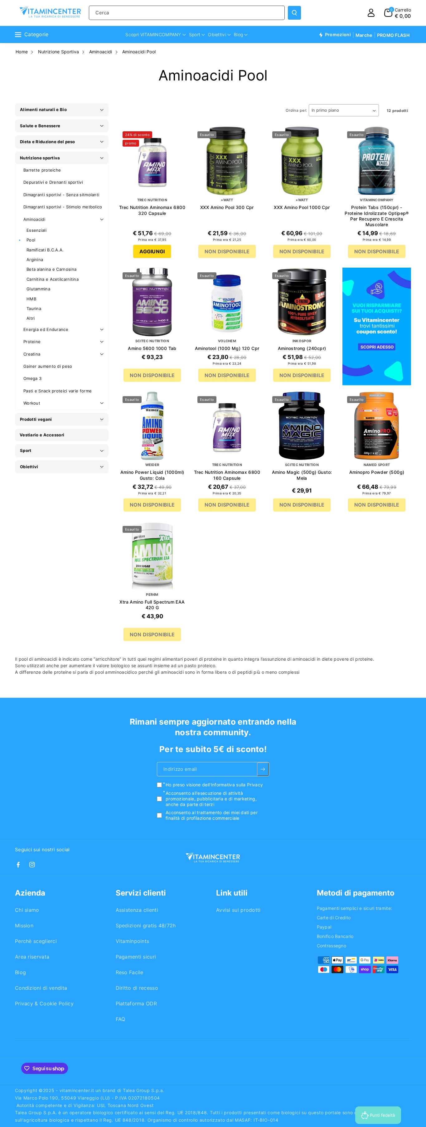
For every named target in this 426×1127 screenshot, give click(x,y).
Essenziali (36, 230)
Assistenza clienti (137, 910)
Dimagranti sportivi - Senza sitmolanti (61, 194)
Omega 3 (32, 378)
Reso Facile (129, 972)
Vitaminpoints (132, 941)
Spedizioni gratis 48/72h (146, 925)
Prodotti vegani (36, 419)
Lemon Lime (139, 624)
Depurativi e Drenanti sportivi (53, 182)
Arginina (35, 259)
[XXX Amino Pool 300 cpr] (227, 161)
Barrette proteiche (42, 170)
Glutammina (38, 288)
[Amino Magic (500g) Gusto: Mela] (302, 425)
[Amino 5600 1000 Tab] (152, 302)
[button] (397, 13)
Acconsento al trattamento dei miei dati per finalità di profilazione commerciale (212, 815)
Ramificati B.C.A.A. (45, 249)
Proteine (32, 341)
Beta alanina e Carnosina (51, 269)
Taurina (34, 308)
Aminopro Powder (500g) (376, 472)
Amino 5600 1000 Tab (152, 348)
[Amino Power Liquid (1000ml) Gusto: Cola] (152, 425)
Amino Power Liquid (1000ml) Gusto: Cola (152, 474)
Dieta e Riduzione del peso (47, 141)
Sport (25, 450)
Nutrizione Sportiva (58, 51)
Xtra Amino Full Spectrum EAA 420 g (152, 604)
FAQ (120, 1019)
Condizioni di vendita (41, 988)
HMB (31, 298)
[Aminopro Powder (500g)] (376, 425)
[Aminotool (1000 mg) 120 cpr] (227, 302)
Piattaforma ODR (136, 1003)
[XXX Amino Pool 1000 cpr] (302, 161)
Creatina (31, 354)
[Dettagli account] (371, 13)
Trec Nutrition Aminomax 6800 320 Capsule (152, 210)
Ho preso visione (214, 784)
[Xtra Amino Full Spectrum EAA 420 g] (152, 555)
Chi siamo (27, 910)
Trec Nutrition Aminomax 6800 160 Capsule (227, 474)
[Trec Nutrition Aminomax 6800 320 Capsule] (152, 161)
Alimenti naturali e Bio (43, 109)
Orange (170, 624)
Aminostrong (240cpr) (302, 348)
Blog (20, 972)
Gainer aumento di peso (47, 366)
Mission (24, 925)
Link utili (232, 892)
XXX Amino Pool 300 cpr (227, 207)
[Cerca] (294, 13)
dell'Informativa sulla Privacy (232, 784)
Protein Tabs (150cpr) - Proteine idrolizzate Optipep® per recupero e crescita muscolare (377, 216)
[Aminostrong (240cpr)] (302, 302)
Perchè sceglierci (36, 941)
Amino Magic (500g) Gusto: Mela (302, 474)
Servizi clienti (141, 892)
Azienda (30, 892)
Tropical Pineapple (152, 655)
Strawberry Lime (152, 645)
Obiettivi (29, 466)
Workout (31, 403)
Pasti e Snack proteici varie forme (57, 390)
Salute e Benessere (40, 125)
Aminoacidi (100, 51)
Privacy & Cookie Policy (44, 1003)
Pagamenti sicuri (136, 957)
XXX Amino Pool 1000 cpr (302, 207)
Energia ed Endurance (45, 329)
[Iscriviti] (263, 769)
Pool (31, 239)
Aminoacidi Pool (139, 51)
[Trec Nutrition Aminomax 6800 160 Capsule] (227, 425)
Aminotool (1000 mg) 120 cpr (227, 348)
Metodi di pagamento (356, 892)
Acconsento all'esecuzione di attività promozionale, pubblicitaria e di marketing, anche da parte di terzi (211, 798)
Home (22, 51)
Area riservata (32, 957)
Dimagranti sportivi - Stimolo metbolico (62, 206)
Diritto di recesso (137, 988)
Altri (31, 318)
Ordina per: (296, 110)
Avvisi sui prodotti (238, 910)
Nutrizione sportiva (40, 157)
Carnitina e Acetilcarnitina (53, 279)
